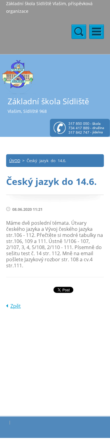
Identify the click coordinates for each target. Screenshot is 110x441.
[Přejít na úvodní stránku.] (18, 76)
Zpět (15, 306)
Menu (96, 31)
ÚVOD (14, 160)
